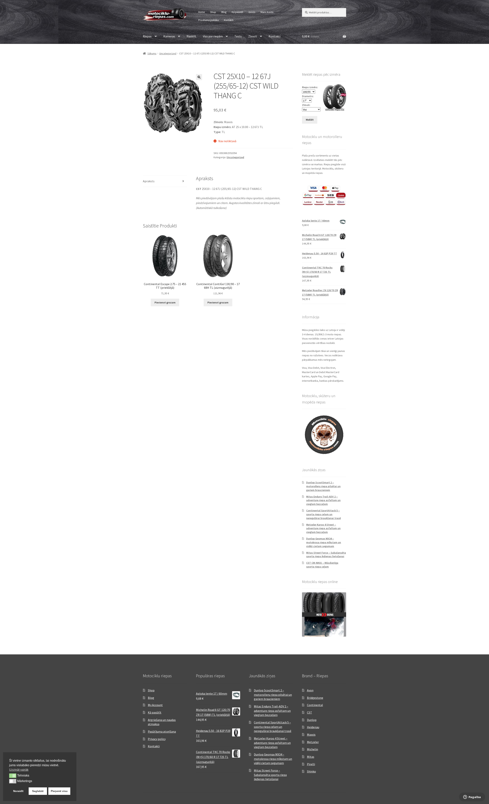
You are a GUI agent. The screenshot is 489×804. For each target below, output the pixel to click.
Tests (238, 36)
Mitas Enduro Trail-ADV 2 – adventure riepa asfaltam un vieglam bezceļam (323, 500)
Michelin (312, 749)
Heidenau (313, 727)
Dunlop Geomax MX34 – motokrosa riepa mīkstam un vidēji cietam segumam (323, 542)
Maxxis (311, 734)
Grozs (252, 12)
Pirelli (311, 764)
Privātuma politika (208, 20)
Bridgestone (315, 698)
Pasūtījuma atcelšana (162, 731)
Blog (224, 12)
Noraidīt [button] (18, 791)
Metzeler (313, 742)
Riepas (147, 36)
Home (201, 12)
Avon (310, 690)
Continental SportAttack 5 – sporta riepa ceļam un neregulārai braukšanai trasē (323, 514)
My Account (155, 705)
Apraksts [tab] (149, 181)
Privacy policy (157, 739)
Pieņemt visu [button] (59, 791)
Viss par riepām (213, 36)
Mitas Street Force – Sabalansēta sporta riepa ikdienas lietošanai (326, 554)
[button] (199, 77)
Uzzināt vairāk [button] (18, 769)
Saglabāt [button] (38, 791)
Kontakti (228, 20)
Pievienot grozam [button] (165, 302)
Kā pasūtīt (237, 12)
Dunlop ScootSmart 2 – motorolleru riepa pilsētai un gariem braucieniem (323, 486)
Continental (315, 705)
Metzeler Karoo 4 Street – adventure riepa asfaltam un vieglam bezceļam (323, 528)
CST (309, 712)
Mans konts (267, 12)
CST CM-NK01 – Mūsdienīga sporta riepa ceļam (322, 564)
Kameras (169, 36)
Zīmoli (252, 36)
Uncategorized (167, 53)
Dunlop (312, 720)
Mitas (310, 757)
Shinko (311, 771)
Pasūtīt (191, 36)
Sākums (151, 53)
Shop (213, 12)
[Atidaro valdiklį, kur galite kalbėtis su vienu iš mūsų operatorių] (472, 797)
